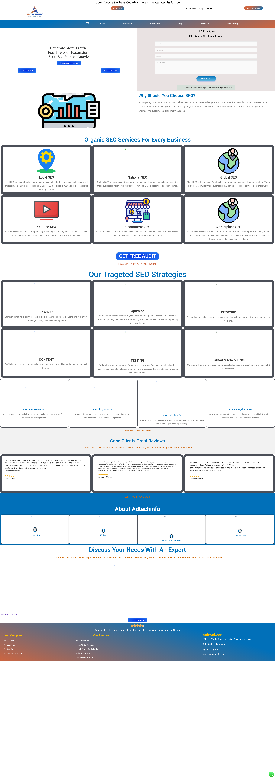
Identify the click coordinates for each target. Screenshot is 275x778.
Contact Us (204, 23)
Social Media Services (85, 645)
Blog (201, 8)
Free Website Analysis (13, 653)
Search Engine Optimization (87, 649)
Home (102, 23)
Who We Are (191, 8)
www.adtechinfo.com (214, 654)
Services (126, 23)
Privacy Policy (212, 8)
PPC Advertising (82, 640)
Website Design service (85, 653)
